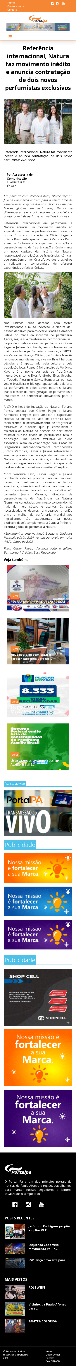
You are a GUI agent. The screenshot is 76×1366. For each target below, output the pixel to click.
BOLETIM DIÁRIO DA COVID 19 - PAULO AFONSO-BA (33, 709)
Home (11, 2)
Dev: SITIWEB (53, 1361)
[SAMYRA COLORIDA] (15, 1326)
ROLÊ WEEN (37, 1287)
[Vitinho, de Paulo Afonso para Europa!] (15, 1309)
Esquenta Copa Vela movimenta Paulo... (44, 1247)
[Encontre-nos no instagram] (28, 1204)
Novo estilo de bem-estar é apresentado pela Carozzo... (31, 657)
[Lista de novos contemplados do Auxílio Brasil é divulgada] (38, 746)
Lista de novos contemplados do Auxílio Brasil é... (34, 762)
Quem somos (15, 6)
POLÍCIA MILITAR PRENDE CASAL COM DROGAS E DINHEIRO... (38, 604)
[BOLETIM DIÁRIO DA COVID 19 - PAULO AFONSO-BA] (38, 694)
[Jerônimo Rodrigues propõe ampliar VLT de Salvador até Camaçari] (15, 1231)
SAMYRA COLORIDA (43, 1321)
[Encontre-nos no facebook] (15, 1204)
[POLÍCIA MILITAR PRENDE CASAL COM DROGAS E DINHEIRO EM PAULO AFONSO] (38, 588)
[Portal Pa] (38, 19)
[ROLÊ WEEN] (15, 1292)
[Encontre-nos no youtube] (41, 1204)
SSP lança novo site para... (48, 1260)
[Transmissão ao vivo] (38, 813)
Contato (12, 9)
